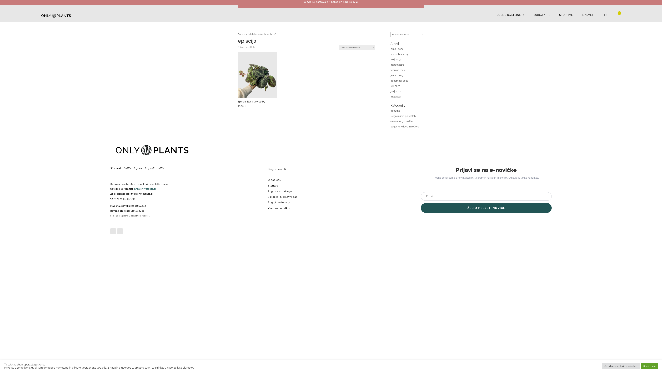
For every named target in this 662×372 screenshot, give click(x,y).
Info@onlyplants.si (145, 189)
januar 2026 (396, 49)
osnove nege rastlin (401, 121)
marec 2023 (397, 64)
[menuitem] (510, 15)
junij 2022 (395, 91)
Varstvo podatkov (279, 208)
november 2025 (399, 54)
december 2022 (399, 80)
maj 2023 (395, 59)
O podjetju (274, 180)
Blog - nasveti (277, 169)
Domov (241, 34)
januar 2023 (396, 75)
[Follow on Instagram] (120, 231)
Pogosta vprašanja (280, 191)
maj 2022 (395, 96)
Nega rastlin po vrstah (403, 116)
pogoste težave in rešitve (404, 126)
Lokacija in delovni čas (282, 196)
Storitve (273, 185)
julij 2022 (395, 86)
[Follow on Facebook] (113, 231)
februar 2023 (397, 70)
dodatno (395, 110)
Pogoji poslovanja (279, 202)
